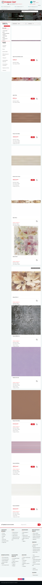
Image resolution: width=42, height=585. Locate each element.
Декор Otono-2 (15, 297)
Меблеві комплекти (36, 537)
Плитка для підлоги (4, 39)
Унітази (3, 533)
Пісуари (3, 536)
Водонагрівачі (35, 575)
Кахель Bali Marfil (16, 505)
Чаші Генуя (4, 539)
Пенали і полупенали (36, 536)
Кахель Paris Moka (16, 133)
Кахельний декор (4, 31)
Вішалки (24, 561)
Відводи (13, 565)
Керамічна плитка (6, 67)
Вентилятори (35, 569)
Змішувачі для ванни (36, 547)
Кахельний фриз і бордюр (5, 34)
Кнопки (13, 559)
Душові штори (25, 535)
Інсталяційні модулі (15, 558)
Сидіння (34, 568)
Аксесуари (24, 560)
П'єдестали (4, 542)
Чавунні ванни (15, 535)
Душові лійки (35, 552)
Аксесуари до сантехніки (5, 65)
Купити (26, 40)
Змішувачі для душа (36, 549)
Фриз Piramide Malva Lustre (18, 56)
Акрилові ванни (15, 532)
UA (38, 5)
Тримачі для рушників (37, 559)
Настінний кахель (4, 37)
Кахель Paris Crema (16, 176)
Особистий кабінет (33, 4)
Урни (34, 555)
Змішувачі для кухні (36, 550)
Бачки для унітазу (5, 540)
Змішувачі (4, 57)
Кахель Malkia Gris (16, 336)
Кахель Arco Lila (16, 377)
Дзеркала (34, 539)
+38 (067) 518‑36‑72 (18, 4)
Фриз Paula (15, 95)
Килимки (24, 566)
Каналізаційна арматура (5, 61)
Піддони (24, 541)
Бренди (20, 18)
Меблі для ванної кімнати (6, 55)
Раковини (4, 534)
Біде (3, 537)
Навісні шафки (35, 533)
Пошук (24, 11)
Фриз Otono (15, 217)
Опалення (4, 70)
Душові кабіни (5, 51)
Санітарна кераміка (4, 46)
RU (39, 5)
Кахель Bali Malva (16, 463)
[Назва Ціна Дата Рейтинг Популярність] (21, 23)
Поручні (34, 562)
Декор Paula (15, 256)
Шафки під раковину (36, 534)
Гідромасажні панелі (26, 536)
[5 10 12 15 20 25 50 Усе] (35, 23)
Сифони (13, 564)
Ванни (4, 49)
